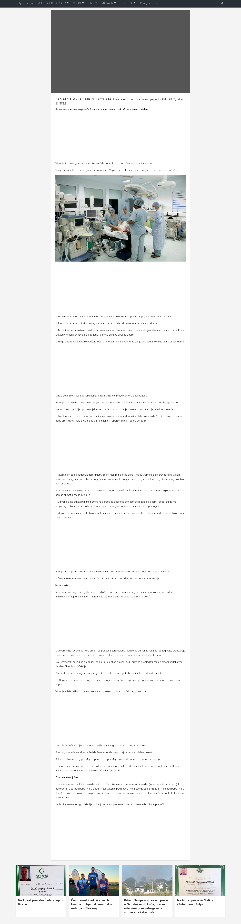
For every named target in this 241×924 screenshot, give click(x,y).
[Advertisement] (120, 137)
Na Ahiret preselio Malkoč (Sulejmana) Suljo (195, 902)
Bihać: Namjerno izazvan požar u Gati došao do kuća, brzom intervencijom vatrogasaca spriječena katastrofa (146, 906)
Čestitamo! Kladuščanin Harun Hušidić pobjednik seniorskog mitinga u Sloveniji (92, 904)
